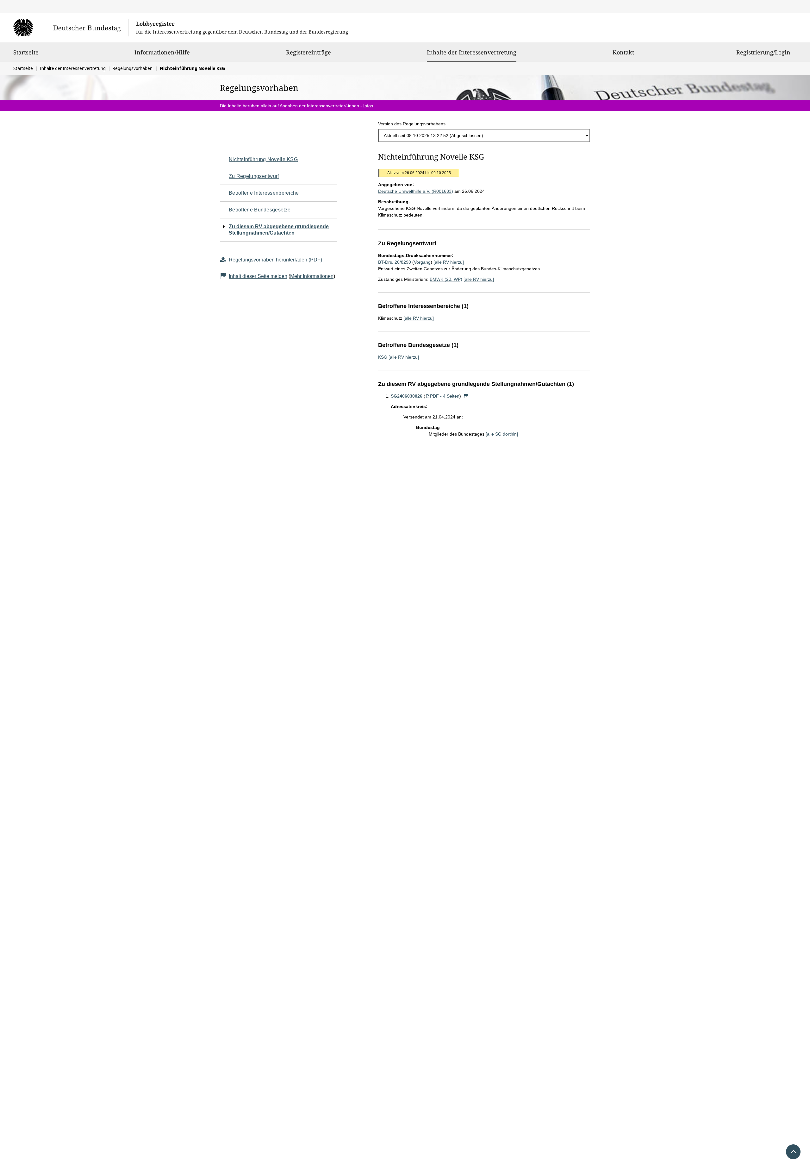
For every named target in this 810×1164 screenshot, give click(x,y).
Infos (368, 105)
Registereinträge (308, 52)
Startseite (26, 52)
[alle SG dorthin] (502, 434)
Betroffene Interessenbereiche (264, 193)
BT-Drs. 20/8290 (394, 262)
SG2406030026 (406, 396)
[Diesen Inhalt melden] (466, 396)
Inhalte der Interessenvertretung (471, 52)
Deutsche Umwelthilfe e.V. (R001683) (415, 191)
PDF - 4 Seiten (444, 396)
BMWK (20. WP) (446, 279)
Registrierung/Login (763, 52)
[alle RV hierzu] (448, 262)
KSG (382, 357)
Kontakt (623, 52)
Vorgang (422, 262)
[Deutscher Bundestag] (70, 27)
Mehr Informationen (311, 276)
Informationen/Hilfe (162, 52)
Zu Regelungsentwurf (254, 176)
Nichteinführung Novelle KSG (263, 159)
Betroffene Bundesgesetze (259, 209)
